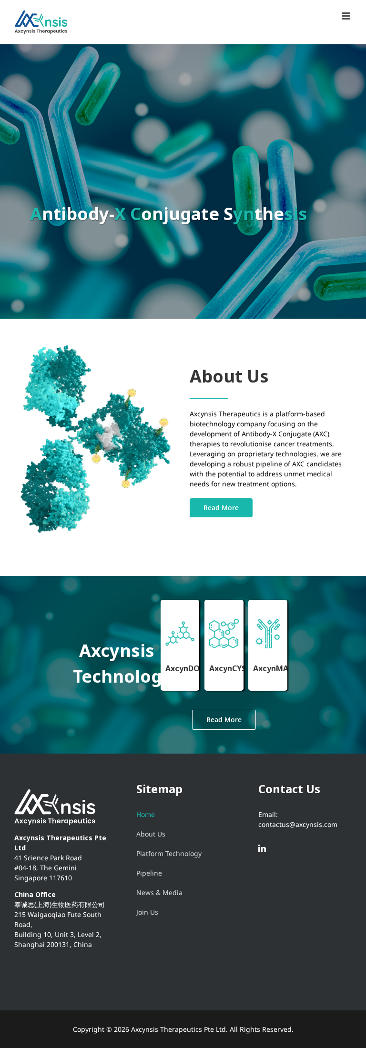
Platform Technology (169, 853)
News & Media (159, 892)
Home (145, 814)
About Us (150, 833)
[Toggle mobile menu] (347, 16)
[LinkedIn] (262, 848)
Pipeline (149, 872)
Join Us (147, 912)
